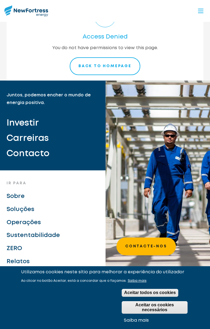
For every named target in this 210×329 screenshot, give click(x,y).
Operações (24, 222)
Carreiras (28, 139)
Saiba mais (137, 280)
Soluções (20, 209)
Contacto (28, 154)
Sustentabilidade (33, 235)
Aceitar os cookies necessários (154, 307)
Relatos (18, 261)
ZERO (14, 248)
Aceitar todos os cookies (150, 292)
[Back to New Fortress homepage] (26, 10)
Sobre (16, 196)
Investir (23, 123)
